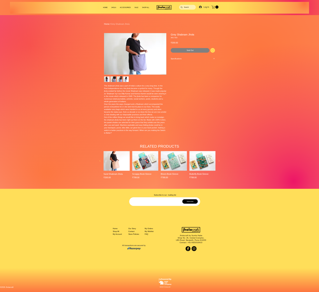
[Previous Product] (99, 160)
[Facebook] (188, 248)
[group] (159, 165)
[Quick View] (117, 161)
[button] (125, 7)
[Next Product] (219, 160)
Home (106, 24)
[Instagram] (194, 248)
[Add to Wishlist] (212, 50)
